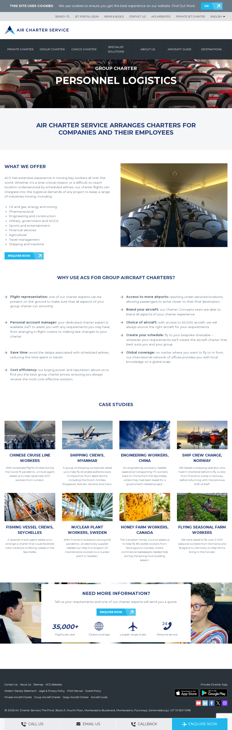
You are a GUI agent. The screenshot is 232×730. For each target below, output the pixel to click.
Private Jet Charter (190, 16)
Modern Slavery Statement (20, 690)
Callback (147, 724)
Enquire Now (202, 724)
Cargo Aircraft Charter (76, 697)
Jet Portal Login (87, 16)
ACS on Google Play (213, 693)
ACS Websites (160, 16)
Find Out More (183, 6)
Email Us (91, 724)
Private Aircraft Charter (18, 697)
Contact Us (137, 16)
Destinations (211, 49)
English (216, 16)
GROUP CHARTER (116, 68)
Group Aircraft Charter (47, 697)
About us (147, 49)
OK (206, 6)
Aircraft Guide (179, 49)
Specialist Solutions (116, 49)
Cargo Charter (84, 49)
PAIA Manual (75, 690)
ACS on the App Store (186, 693)
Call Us (35, 724)
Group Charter (52, 49)
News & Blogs (114, 16)
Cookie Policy (93, 690)
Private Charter (20, 49)
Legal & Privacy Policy (52, 690)
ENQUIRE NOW (19, 255)
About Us (25, 684)
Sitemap (38, 684)
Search (60, 16)
